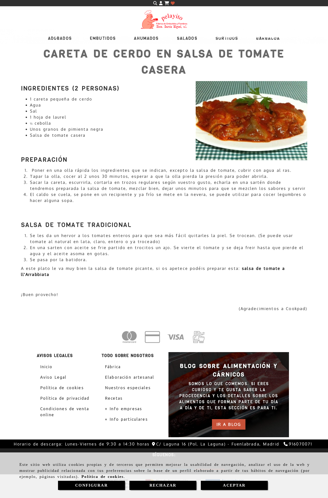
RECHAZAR (162, 485)
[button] (161, 3)
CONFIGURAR (91, 485)
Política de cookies (102, 476)
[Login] (173, 3)
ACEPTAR (234, 485)
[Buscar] (155, 3)
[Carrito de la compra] (167, 3)
